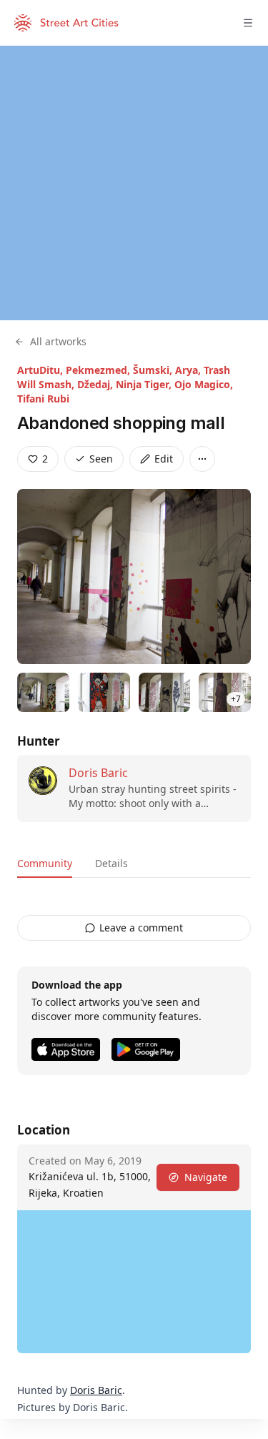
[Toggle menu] (248, 23)
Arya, (189, 370)
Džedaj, (96, 384)
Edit (163, 458)
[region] (134, 183)
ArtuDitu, (41, 370)
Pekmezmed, (99, 370)
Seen (101, 458)
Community (44, 863)
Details (111, 863)
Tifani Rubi (43, 398)
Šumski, (154, 370)
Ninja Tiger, (145, 384)
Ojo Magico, (203, 384)
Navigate (205, 1177)
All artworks (58, 341)
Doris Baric (98, 773)
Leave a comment (141, 927)
